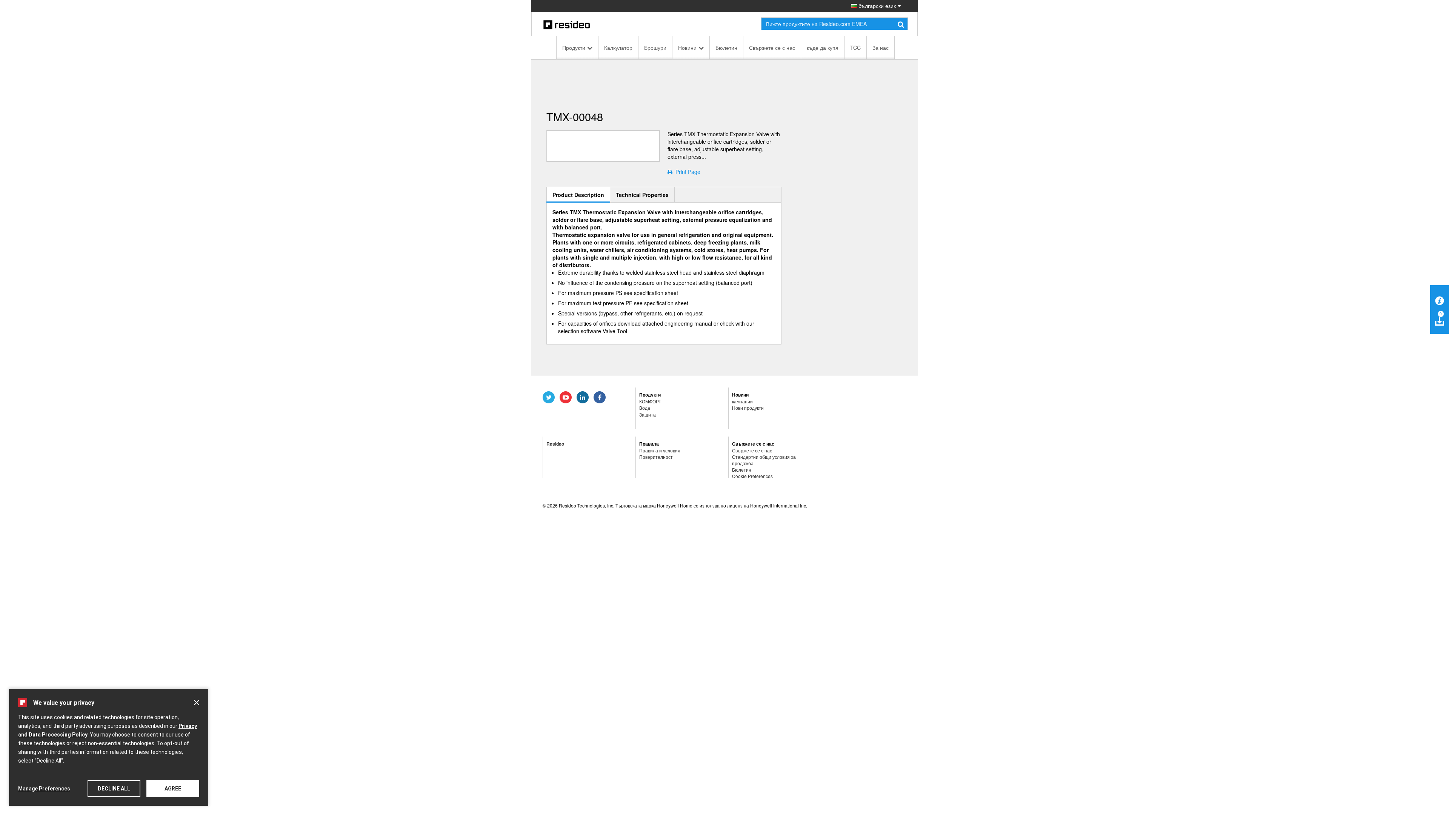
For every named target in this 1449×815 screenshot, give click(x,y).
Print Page (686, 171)
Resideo (555, 443)
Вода (644, 407)
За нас (880, 47)
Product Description (578, 194)
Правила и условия (659, 450)
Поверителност (656, 457)
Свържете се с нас (772, 47)
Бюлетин (726, 47)
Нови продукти (748, 407)
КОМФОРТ (650, 401)
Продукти (573, 47)
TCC (855, 47)
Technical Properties (642, 194)
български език (876, 5)
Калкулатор (618, 47)
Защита (647, 414)
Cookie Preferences (752, 476)
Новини (687, 47)
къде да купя (822, 47)
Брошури (655, 47)
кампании (742, 401)
